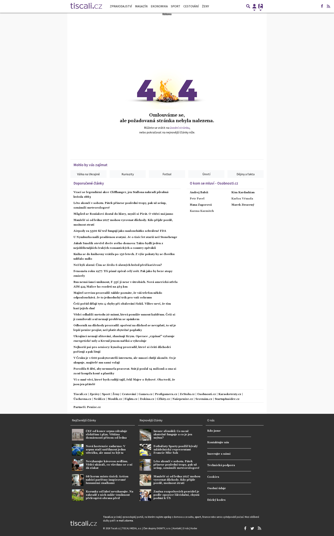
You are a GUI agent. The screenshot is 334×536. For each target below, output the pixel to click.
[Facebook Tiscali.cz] (322, 6)
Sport (175, 6)
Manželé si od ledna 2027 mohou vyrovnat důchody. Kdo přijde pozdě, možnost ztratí (176, 480)
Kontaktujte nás (218, 442)
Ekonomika (159, 6)
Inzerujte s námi (219, 454)
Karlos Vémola (242, 198)
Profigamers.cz (166, 394)
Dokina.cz (147, 399)
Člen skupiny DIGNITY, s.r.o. (157, 528)
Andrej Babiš (199, 192)
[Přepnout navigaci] (254, 6)
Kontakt (177, 528)
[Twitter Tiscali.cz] (252, 528)
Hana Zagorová (201, 205)
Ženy (205, 6)
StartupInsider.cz (227, 399)
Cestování (191, 6)
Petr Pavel (197, 198)
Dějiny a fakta (246, 174)
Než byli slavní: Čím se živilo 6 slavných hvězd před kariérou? (117, 265)
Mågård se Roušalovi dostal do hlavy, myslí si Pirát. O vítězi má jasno (123, 214)
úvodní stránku (179, 128)
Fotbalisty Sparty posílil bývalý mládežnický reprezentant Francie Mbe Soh (175, 450)
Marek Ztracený (242, 205)
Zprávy (95, 394)
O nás (186, 528)
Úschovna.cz (82, 399)
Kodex (194, 528)
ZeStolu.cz (187, 394)
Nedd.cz (99, 399)
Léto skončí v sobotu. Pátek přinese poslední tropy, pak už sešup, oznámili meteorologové (176, 465)
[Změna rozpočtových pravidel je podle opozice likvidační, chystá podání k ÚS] (145, 495)
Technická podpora (221, 465)
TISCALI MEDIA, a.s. (132, 528)
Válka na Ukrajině (88, 174)
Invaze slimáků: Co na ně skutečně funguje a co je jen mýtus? (172, 434)
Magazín (141, 6)
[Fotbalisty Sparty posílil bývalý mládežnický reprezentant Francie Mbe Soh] (145, 450)
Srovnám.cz (203, 399)
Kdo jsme (214, 431)
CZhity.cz (163, 399)
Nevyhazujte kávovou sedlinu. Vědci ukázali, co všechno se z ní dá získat (109, 465)
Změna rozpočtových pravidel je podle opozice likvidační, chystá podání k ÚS (176, 495)
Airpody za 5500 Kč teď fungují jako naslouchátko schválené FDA (119, 231)
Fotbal (167, 174)
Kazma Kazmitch (202, 211)
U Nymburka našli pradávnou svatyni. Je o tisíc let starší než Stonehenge (125, 237)
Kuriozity (128, 174)
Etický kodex (216, 500)
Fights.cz (130, 399)
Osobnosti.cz (206, 394)
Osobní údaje (216, 488)
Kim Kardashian (243, 192)
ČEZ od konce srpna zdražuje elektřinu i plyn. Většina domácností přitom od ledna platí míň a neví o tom (106, 436)
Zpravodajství (121, 6)
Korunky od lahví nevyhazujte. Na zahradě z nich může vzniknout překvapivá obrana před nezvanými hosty (109, 496)
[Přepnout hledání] (248, 6)
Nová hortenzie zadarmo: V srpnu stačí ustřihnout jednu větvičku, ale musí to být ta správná (106, 451)
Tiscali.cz (80, 394)
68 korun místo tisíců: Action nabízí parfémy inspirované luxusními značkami (107, 480)
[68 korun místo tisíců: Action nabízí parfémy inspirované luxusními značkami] (78, 480)
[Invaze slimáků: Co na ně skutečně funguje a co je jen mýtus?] (145, 435)
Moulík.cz (115, 399)
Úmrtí (206, 174)
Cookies (213, 477)
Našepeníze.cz (182, 399)
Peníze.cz (94, 407)
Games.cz (146, 394)
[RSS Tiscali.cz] (328, 6)
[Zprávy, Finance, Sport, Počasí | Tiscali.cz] (86, 6)
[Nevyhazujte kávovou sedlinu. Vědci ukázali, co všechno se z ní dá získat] (78, 465)
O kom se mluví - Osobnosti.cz (214, 183)
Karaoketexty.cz (229, 394)
